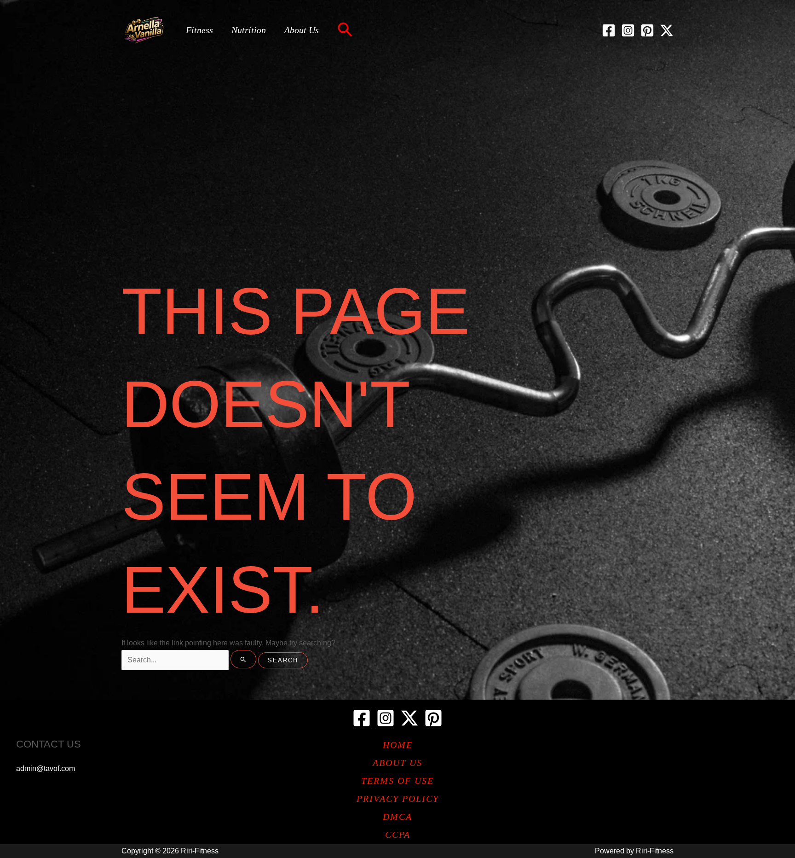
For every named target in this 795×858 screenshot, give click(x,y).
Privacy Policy (398, 799)
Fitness (199, 30)
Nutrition (248, 30)
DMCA (397, 817)
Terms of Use (397, 781)
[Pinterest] (647, 30)
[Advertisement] (397, 129)
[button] (345, 30)
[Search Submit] (243, 659)
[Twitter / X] (667, 30)
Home (398, 745)
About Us (301, 30)
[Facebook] (609, 30)
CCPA (397, 834)
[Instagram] (628, 30)
